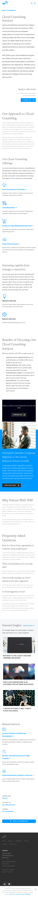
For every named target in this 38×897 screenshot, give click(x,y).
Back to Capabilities (9, 10)
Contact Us (12, 844)
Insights (26, 841)
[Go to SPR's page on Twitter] (9, 884)
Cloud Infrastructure (10, 244)
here (20, 524)
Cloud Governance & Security (13, 190)
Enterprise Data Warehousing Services (17, 226)
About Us (10, 841)
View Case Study (10, 485)
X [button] (35, 888)
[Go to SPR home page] (4, 836)
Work (3, 841)
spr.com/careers (7, 811)
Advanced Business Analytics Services (17, 775)
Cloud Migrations (8, 208)
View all (4, 798)
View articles (28, 625)
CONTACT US (27, 100)
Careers (4, 844)
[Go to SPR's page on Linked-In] (4, 884)
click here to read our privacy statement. (20, 894)
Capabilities (18, 841)
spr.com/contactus (8, 805)
